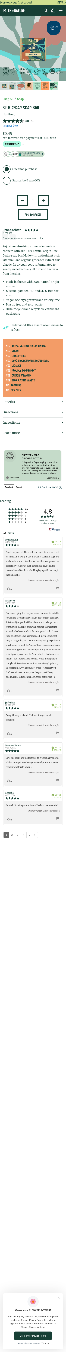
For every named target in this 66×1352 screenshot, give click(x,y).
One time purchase (24, 169)
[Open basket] (51, 10)
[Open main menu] (60, 10)
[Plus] (43, 200)
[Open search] (44, 10)
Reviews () (10, 125)
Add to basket (33, 214)
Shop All (8, 99)
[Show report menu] (57, 588)
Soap (20, 99)
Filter (10, 533)
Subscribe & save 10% (26, 180)
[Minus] (22, 200)
